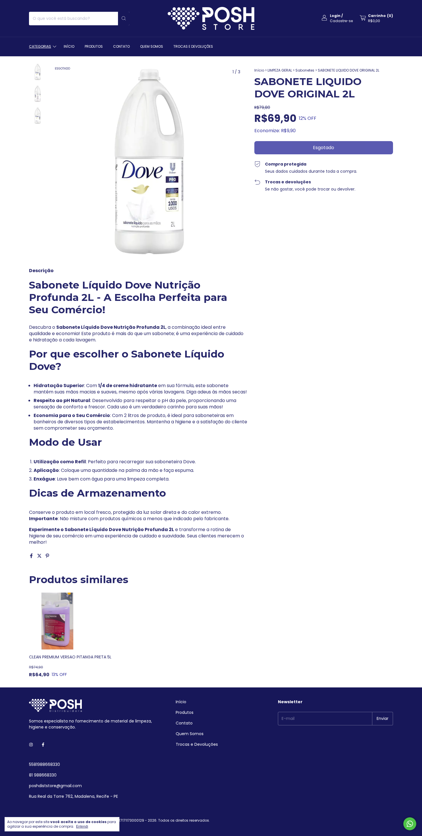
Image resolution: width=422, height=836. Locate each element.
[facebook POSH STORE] (43, 745)
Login (335, 15)
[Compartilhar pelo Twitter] (40, 556)
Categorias (40, 46)
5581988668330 (44, 764)
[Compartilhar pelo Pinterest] (47, 556)
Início (69, 46)
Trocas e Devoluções (193, 46)
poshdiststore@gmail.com (55, 786)
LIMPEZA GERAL (280, 70)
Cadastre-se (341, 20)
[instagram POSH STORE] (31, 745)
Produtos (94, 46)
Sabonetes (304, 70)
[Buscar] (123, 18)
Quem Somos (151, 46)
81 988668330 (43, 775)
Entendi (82, 827)
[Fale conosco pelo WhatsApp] (409, 823)
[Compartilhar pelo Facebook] (32, 556)
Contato (121, 46)
